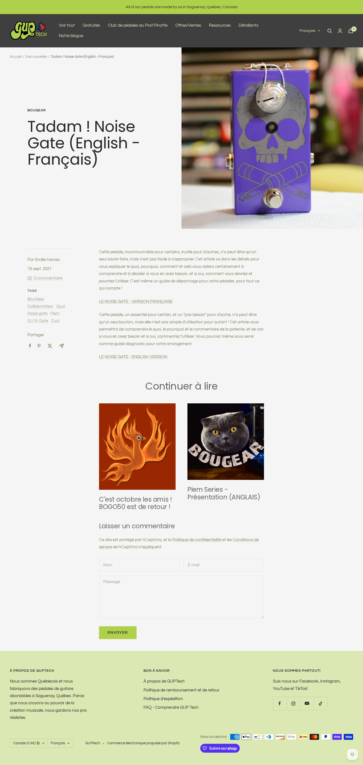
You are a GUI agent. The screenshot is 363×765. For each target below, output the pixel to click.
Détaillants (248, 25)
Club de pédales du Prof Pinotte (137, 25)
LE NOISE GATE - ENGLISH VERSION (133, 357)
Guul (60, 306)
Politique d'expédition (163, 699)
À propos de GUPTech (164, 681)
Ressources (220, 25)
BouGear (36, 110)
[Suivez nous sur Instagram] (293, 703)
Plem (55, 313)
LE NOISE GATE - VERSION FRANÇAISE (136, 301)
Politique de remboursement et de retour (181, 690)
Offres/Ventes (188, 25)
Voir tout (67, 25)
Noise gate (37, 313)
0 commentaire (48, 278)
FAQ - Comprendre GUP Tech (171, 707)
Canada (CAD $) (26, 743)
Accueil (16, 57)
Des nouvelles (36, 57)
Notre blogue (71, 36)
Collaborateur (40, 306)
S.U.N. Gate (37, 321)
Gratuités (91, 25)
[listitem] (30, 346)
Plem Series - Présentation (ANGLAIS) (223, 493)
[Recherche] (329, 31)
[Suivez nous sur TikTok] (320, 703)
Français (307, 31)
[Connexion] (340, 31)
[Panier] (350, 30)
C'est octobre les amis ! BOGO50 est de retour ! (135, 503)
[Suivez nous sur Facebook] (279, 703)
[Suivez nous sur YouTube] (307, 703)
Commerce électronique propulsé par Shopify (143, 743)
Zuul (55, 321)
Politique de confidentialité (196, 540)
